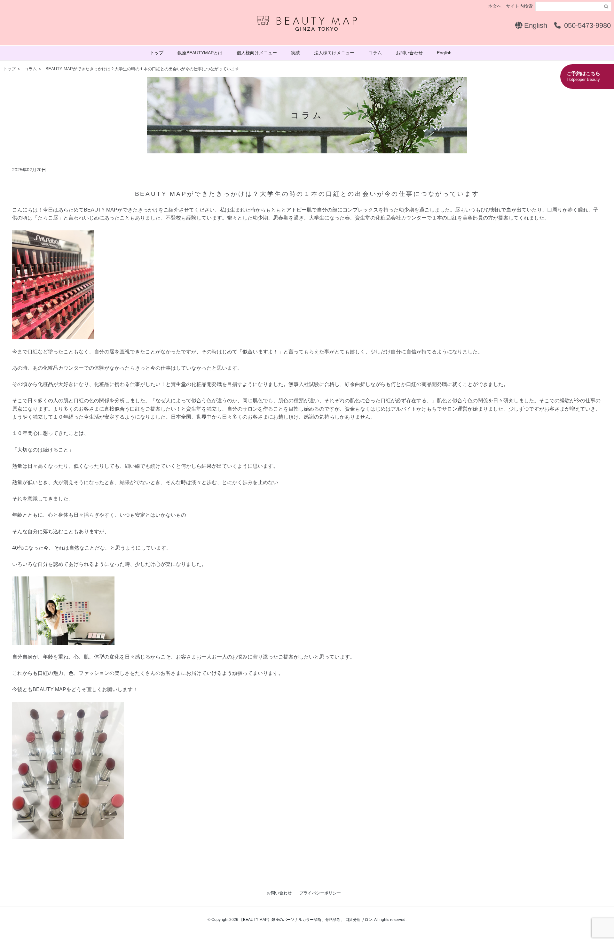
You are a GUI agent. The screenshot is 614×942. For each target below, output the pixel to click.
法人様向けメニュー (334, 52)
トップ (156, 52)
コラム (375, 52)
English (534, 25)
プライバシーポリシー (320, 893)
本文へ (494, 6)
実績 (295, 52)
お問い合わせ (409, 52)
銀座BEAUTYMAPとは (200, 52)
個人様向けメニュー (257, 52)
